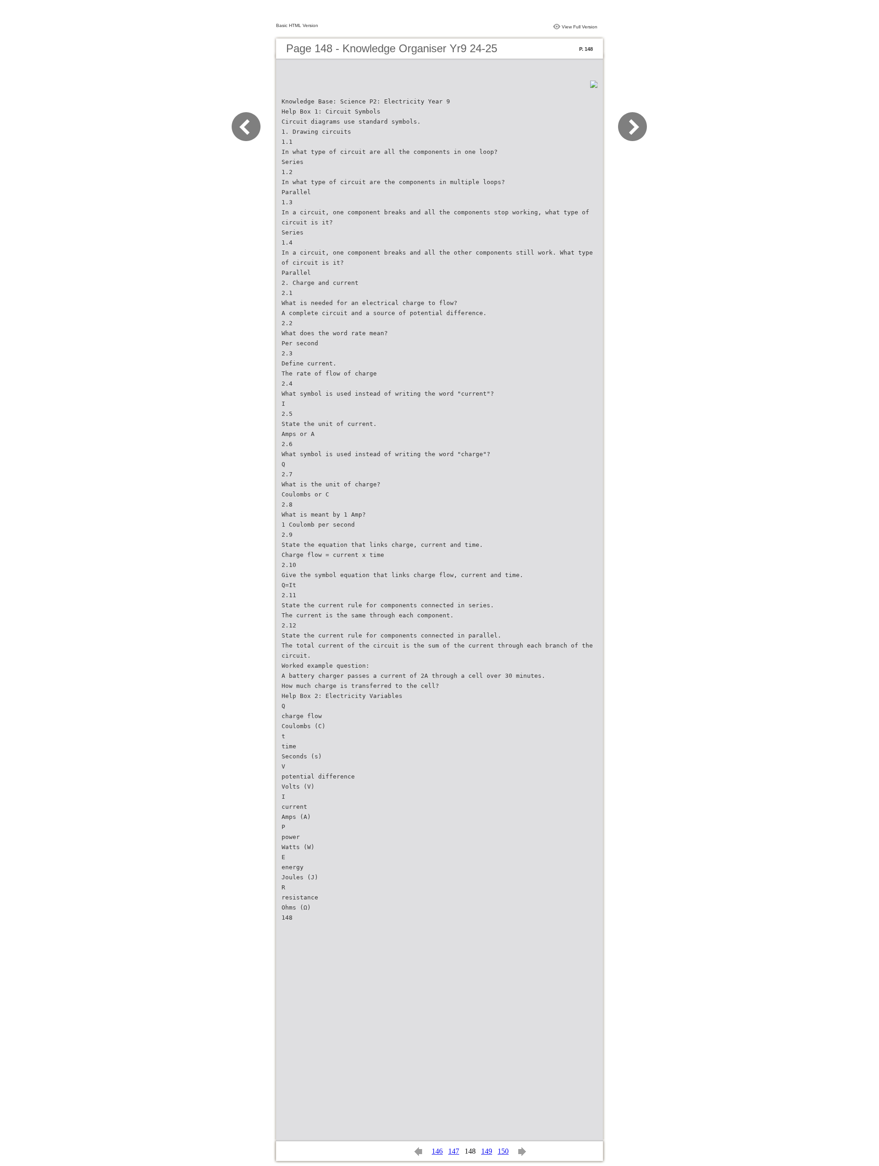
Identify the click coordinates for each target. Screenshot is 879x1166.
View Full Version (579, 26)
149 (486, 1151)
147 (453, 1151)
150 (503, 1151)
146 (437, 1151)
